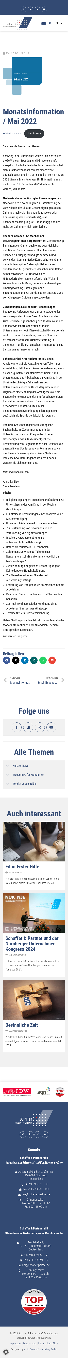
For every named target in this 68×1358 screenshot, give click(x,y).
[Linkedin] (28, 727)
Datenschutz (29, 1343)
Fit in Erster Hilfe (22, 866)
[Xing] (37, 9)
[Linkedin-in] (30, 9)
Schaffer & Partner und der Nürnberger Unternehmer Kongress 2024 (32, 943)
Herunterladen (34, 133)
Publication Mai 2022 (12, 133)
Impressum (15, 1343)
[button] (43, 23)
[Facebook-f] (24, 9)
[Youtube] (44, 9)
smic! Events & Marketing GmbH (40, 1349)
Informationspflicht (48, 1343)
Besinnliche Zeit (21, 1025)
